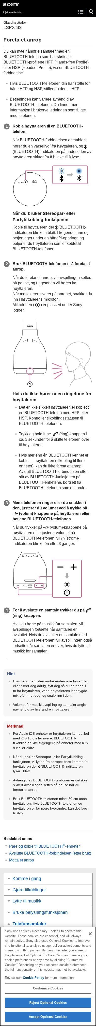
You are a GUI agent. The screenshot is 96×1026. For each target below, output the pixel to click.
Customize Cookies (48, 988)
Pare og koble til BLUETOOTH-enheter (44, 846)
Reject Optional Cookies (48, 1003)
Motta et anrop (21, 860)
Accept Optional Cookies (48, 1017)
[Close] (90, 933)
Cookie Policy (34, 978)
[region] (48, 976)
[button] (91, 11)
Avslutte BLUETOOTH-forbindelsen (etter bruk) (50, 853)
